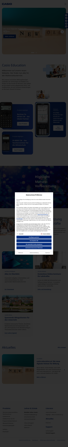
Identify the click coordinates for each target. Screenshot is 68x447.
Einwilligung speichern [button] (34, 237)
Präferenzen (20, 252)
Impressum (47, 252)
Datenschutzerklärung (43, 214)
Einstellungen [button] (19, 218)
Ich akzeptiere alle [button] (34, 240)
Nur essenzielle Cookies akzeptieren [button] (34, 244)
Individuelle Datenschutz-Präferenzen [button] (34, 247)
